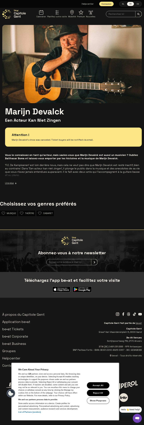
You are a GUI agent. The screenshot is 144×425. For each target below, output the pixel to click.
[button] (10, 393)
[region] (65, 392)
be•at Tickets (12, 329)
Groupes (9, 351)
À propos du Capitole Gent (23, 314)
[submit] (138, 14)
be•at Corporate (15, 336)
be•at (139, 323)
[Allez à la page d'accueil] (14, 14)
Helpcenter (88, 3)
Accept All (98, 385)
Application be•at (16, 322)
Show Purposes (98, 400)
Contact (9, 365)
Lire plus (9, 183)
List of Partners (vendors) (29, 412)
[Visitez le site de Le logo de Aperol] (127, 385)
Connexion (106, 4)
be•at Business (14, 343)
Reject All (98, 393)
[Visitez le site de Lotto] (123, 397)
